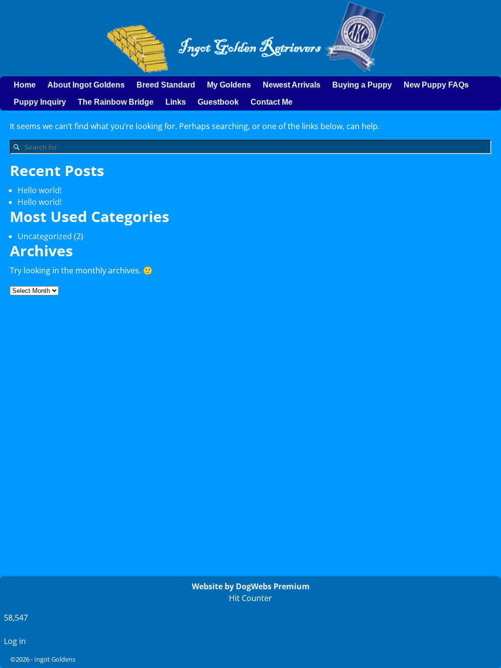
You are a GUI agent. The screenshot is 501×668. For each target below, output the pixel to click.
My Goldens (229, 85)
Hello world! (40, 190)
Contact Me (271, 102)
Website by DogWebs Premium (251, 586)
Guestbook (218, 102)
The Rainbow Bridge (116, 102)
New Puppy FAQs (436, 85)
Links (175, 102)
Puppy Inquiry (40, 102)
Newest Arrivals (291, 85)
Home (25, 85)
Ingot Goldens (54, 659)
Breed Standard (166, 85)
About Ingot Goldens (86, 85)
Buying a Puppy (362, 85)
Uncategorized (45, 236)
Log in (15, 641)
